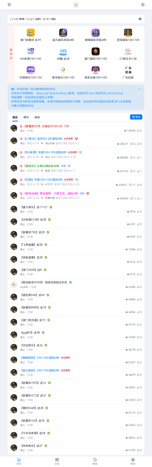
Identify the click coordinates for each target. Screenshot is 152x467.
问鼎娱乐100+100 (31, 77)
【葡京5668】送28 (31, 408)
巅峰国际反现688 (95, 40)
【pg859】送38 (30, 332)
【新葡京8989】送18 (33, 307)
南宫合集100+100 (96, 77)
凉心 (22, 130)
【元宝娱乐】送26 (31, 345)
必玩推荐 (68, 139)
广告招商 (128, 77)
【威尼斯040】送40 (32, 295)
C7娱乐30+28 (128, 58)
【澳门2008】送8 (31, 270)
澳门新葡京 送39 (30, 40)
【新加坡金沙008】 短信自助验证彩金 (43, 282)
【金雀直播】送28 (31, 257)
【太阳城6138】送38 (33, 219)
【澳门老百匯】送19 (32, 320)
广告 (66, 126)
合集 (63, 166)
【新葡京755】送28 (32, 232)
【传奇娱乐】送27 (31, 445)
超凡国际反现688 (63, 40)
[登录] (142, 4)
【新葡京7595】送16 (33, 383)
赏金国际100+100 (128, 40)
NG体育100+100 (30, 58)
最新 (15, 117)
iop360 (24, 287)
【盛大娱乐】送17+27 (34, 207)
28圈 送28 (63, 58)
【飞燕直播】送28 (31, 244)
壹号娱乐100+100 (63, 77)
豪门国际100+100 (96, 58)
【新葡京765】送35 (32, 420)
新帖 (37, 117)
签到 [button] (137, 117)
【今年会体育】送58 (32, 433)
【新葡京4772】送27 (33, 395)
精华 (26, 117)
